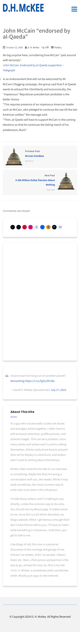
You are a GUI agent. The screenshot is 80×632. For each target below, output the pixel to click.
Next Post (35, 180)
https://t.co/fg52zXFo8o (40, 381)
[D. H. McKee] (23, 8)
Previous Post (34, 154)
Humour (29, 160)
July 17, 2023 (58, 390)
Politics (58, 47)
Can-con (51, 189)
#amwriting (17, 381)
